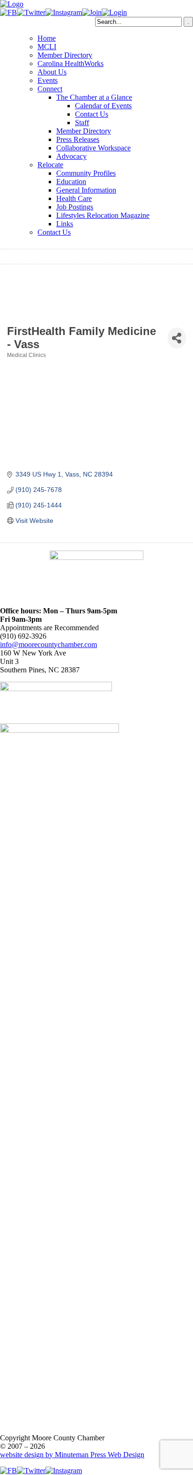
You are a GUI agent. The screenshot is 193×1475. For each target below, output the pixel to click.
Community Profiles (86, 173)
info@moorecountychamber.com (48, 644)
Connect (49, 89)
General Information (86, 190)
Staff (82, 123)
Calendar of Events (103, 106)
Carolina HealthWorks (70, 63)
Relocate (50, 165)
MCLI (46, 47)
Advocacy (71, 156)
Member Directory (64, 55)
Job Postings (74, 207)
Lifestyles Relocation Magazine (102, 215)
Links (64, 224)
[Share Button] (177, 338)
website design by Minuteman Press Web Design (72, 1455)
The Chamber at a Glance (94, 97)
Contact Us (91, 114)
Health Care (74, 198)
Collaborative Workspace (93, 148)
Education (71, 182)
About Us (52, 72)
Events (47, 80)
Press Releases (77, 139)
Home (46, 38)
